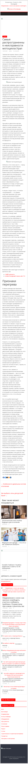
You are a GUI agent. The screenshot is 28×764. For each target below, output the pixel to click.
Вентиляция (4, 711)
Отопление (4, 724)
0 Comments (16, 51)
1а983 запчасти (9, 274)
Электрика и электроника (8, 738)
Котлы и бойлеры (6, 716)
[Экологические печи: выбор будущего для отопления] (14, 506)
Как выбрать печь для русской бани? (12, 494)
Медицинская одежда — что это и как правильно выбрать (14, 543)
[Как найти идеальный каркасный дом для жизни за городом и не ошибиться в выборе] (13, 662)
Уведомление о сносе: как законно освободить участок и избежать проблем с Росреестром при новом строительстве (13, 602)
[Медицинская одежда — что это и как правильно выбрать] (14, 528)
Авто (2, 709)
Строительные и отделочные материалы (12, 733)
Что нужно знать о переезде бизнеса (13, 637)
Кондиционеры (5, 714)
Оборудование (5, 719)
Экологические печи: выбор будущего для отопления (12, 521)
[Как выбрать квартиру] (7, 643)
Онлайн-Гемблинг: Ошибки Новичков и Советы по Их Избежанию (11, 566)
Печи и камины (5, 726)
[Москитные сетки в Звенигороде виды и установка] (13, 686)
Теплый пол (4, 736)
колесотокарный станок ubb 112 (15, 276)
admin (10, 51)
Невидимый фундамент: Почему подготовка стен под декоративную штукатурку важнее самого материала (12, 629)
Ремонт (3, 729)
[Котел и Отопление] (2, 12)
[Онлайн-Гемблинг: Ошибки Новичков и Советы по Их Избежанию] (14, 551)
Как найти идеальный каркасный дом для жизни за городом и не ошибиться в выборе (13, 667)
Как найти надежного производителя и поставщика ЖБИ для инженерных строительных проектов (12, 680)
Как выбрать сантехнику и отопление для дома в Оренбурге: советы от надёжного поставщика (13, 655)
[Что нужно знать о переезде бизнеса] (11, 636)
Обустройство (5, 721)
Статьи (4, 36)
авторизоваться (5, 581)
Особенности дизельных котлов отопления (13, 485)
